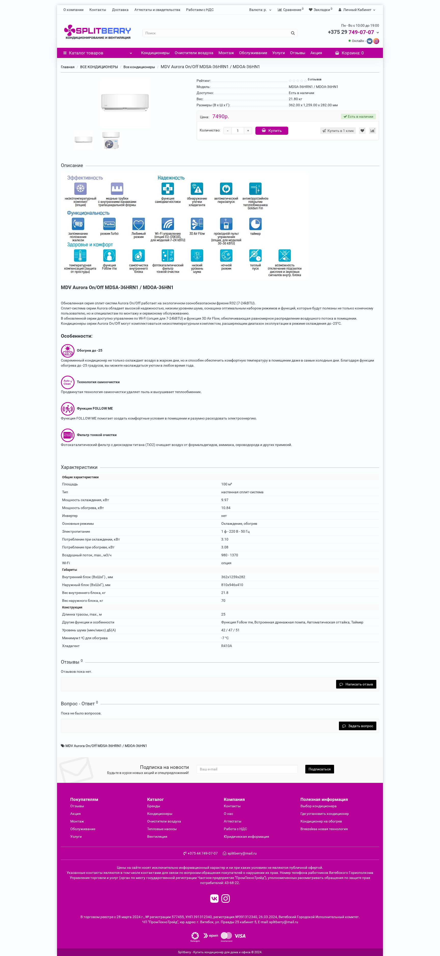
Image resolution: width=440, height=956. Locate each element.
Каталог (86, 52)
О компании (73, 10)
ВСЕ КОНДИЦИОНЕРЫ (99, 67)
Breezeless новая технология (324, 829)
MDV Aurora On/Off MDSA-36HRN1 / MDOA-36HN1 (106, 746)
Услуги (278, 52)
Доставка (120, 10)
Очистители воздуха (194, 52)
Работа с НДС (235, 829)
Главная (68, 67)
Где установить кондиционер (324, 814)
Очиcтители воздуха (164, 821)
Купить (275, 130)
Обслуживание (253, 52)
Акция (316, 52)
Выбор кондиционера (318, 806)
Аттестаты (232, 821)
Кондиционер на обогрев (321, 821)
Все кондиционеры (139, 67)
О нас (228, 814)
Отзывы (297, 52)
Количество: (210, 130)
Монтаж (226, 52)
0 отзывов (314, 79)
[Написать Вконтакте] (370, 41)
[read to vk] (214, 899)
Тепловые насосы (162, 829)
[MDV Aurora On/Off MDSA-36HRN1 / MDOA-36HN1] (125, 103)
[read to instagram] (225, 899)
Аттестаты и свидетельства (157, 10)
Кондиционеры (155, 52)
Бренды (153, 806)
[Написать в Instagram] (376, 41)
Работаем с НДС (200, 10)
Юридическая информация (246, 836)
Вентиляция (157, 836)
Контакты (97, 10)
